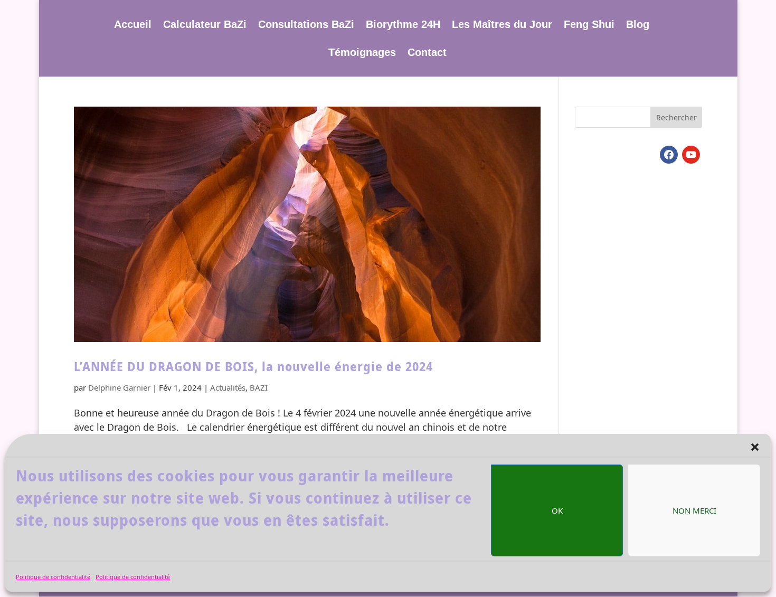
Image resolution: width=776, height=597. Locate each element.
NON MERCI (694, 510)
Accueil (133, 25)
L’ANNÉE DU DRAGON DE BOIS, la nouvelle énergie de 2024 (253, 366)
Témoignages (362, 53)
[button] (755, 447)
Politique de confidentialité (53, 577)
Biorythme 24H (403, 25)
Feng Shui (589, 25)
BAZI (259, 387)
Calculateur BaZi (205, 25)
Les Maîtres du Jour (502, 25)
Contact (427, 53)
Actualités (227, 387)
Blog (637, 25)
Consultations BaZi (306, 25)
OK (557, 510)
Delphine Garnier (119, 387)
